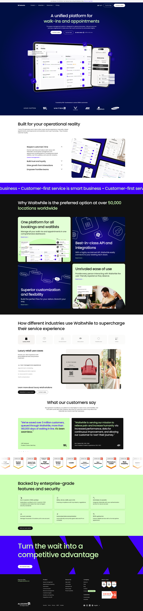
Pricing (57, 5)
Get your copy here (88, 1)
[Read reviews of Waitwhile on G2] (113, 595)
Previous (17, 434)
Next (126, 434)
